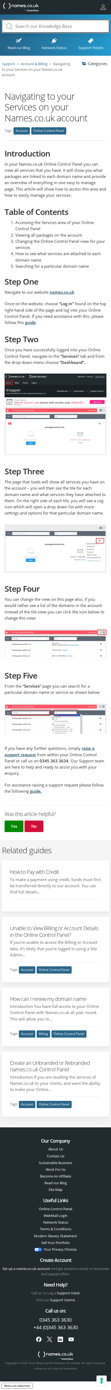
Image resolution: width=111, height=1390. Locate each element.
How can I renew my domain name (48, 999)
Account (22, 130)
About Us (55, 1149)
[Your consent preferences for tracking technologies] (101, 1381)
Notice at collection (17, 1385)
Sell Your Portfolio (55, 1242)
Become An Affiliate (55, 1176)
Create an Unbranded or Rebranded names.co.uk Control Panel (50, 1066)
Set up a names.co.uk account (26, 1268)
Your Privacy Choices (60, 1249)
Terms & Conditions (55, 1229)
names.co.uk (62, 292)
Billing (43, 1033)
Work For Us (55, 1169)
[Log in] (103, 7)
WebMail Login (55, 1215)
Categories (97, 63)
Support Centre (62, 1300)
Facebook (38, 1339)
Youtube (71, 1339)
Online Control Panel (48, 130)
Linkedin (60, 1339)
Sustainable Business (55, 1162)
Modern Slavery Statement (55, 1236)
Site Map (55, 1189)
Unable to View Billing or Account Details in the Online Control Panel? (54, 931)
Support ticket (68, 1293)
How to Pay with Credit (34, 871)
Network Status (55, 1222)
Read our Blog (55, 1182)
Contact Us (55, 1156)
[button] (14, 826)
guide (30, 322)
